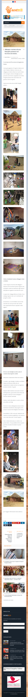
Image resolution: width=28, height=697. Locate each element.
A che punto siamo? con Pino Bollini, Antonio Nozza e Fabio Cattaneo (16, 658)
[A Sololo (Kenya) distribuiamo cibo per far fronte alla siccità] (14, 588)
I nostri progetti (14, 58)
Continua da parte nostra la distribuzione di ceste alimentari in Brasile (17, 644)
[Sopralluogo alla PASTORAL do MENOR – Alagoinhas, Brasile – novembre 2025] (14, 571)
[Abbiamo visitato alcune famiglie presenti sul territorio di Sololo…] (14, 39)
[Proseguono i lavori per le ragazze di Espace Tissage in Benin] (14, 554)
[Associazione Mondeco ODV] (14, 9)
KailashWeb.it (14, 694)
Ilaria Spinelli (7, 57)
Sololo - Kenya (21, 58)
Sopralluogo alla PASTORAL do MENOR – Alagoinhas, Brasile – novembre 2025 (13, 579)
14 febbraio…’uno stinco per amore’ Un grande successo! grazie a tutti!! (17, 651)
